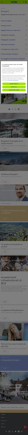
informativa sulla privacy (13, 80)
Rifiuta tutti (14, 86)
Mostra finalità (14, 83)
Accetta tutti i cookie (14, 90)
